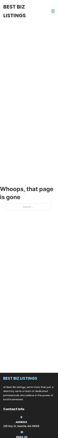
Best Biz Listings (14, 11)
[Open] (53, 11)
